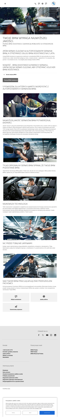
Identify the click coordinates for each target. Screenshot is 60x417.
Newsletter (6, 357)
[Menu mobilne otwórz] (5, 3)
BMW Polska (34, 350)
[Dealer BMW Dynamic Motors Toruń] (53, 3)
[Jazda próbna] (42, 3)
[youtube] (47, 336)
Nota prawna (6, 372)
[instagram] (51, 336)
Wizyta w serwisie (8, 355)
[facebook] (39, 336)
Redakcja (5, 370)
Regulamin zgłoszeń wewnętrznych (13, 379)
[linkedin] (55, 336)
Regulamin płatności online (10, 377)
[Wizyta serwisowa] (46, 3)
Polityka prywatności (9, 376)
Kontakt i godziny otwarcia (10, 351)
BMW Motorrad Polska (37, 353)
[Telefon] (35, 3)
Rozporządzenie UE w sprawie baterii (13, 381)
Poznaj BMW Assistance (11, 80)
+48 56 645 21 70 (8, 350)
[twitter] (43, 336)
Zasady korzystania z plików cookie (13, 374)
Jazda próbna (6, 353)
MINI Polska (34, 351)
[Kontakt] (39, 3)
